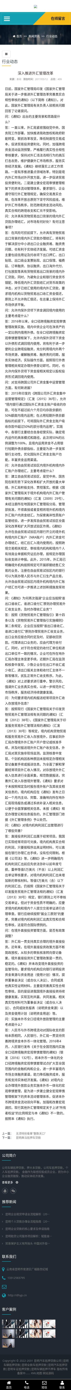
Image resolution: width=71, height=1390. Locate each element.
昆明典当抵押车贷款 (28, 1137)
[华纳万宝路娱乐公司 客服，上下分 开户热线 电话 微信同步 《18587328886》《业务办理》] (35, 6)
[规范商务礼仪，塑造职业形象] (36, 1324)
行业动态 (51, 36)
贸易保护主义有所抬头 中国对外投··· (27, 1243)
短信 (44, 1387)
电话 (26, 1387)
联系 (62, 1387)
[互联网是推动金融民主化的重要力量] (22, 1333)
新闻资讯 (34, 36)
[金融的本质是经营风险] (9, 1343)
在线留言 (58, 18)
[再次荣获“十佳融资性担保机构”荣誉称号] (22, 1324)
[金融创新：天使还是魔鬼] (36, 1333)
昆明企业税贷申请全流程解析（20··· (27, 1214)
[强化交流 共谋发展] (9, 1324)
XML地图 (36, 1373)
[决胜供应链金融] (49, 1333)
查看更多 (8, 1182)
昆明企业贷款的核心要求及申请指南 (27, 1229)
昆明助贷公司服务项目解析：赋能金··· (28, 1236)
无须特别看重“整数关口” (31, 1133)
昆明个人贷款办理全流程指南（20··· (27, 1221)
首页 (19, 36)
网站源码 (48, 1373)
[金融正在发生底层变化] (9, 1333)
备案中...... (23, 1373)
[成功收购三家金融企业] (49, 1324)
